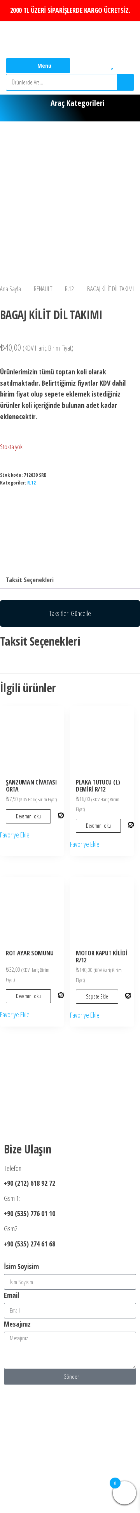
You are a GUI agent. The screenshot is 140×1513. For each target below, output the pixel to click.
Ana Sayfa (10, 288)
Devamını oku (28, 816)
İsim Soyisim (21, 1266)
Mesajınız (17, 1324)
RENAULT (43, 288)
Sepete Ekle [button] (97, 996)
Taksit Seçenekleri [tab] (30, 580)
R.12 (69, 288)
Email (11, 1295)
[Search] (125, 82)
